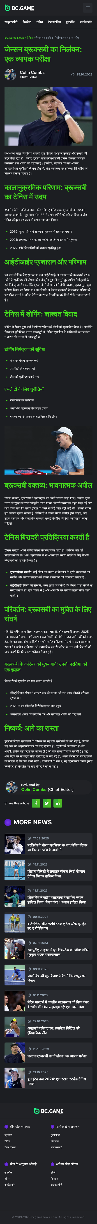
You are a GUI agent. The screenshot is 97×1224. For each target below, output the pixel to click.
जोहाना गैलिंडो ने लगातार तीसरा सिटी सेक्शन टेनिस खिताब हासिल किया (56, 873)
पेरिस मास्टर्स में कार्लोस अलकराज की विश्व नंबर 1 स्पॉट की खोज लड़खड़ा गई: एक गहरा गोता (58, 1004)
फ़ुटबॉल (70, 22)
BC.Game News (14, 37)
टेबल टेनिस (54, 22)
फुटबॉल (8, 1172)
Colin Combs (32, 72)
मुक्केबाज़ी (55, 1135)
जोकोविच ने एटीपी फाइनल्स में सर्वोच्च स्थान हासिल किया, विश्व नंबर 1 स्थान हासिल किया (57, 899)
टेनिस (40, 22)
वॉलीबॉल (55, 1141)
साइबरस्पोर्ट (11, 22)
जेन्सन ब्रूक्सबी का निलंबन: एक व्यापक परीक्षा (57, 1056)
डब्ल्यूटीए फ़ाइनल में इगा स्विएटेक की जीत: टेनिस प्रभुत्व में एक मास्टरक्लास (58, 952)
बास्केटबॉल (86, 22)
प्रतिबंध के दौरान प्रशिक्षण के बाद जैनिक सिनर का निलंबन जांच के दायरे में (57, 847)
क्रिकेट (27, 22)
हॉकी (53, 1172)
